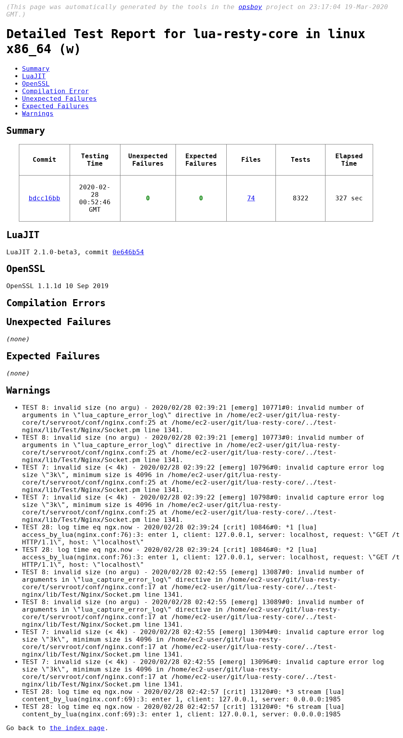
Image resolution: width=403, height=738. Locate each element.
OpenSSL (36, 83)
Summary (36, 68)
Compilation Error (55, 91)
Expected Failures (55, 106)
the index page (77, 728)
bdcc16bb (44, 198)
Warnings (38, 113)
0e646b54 (128, 252)
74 (251, 198)
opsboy (250, 7)
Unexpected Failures (59, 98)
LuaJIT (34, 76)
